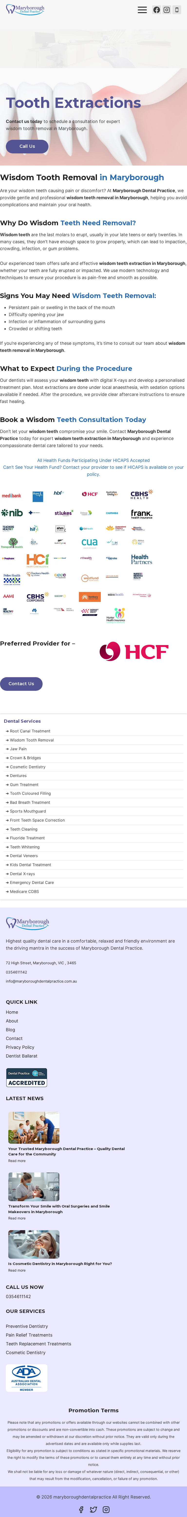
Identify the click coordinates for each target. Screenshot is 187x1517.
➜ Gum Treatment (22, 784)
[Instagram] (166, 9)
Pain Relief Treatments (29, 1335)
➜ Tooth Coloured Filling (28, 793)
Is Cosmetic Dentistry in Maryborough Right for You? (60, 1263)
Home (12, 1012)
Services (22, 721)
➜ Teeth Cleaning (21, 829)
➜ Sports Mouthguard (26, 811)
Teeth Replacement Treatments (38, 1343)
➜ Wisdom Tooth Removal (30, 740)
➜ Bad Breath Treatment (28, 802)
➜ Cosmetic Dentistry (26, 766)
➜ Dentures (16, 775)
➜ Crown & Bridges (23, 757)
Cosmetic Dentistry (26, 1352)
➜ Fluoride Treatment (25, 837)
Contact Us (21, 683)
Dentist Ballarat (21, 1055)
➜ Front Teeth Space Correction (35, 820)
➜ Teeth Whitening (23, 846)
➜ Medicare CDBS (22, 891)
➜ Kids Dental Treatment (28, 864)
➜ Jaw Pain (16, 748)
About (12, 1020)
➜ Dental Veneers (22, 855)
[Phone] (176, 9)
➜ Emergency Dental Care (30, 882)
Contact (14, 1038)
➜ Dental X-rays (20, 873)
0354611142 (16, 972)
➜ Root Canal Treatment (28, 731)
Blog (10, 1029)
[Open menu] (142, 10)
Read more (17, 1161)
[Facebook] (156, 9)
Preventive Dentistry (27, 1326)
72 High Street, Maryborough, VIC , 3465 (41, 963)
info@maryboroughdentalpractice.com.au (41, 981)
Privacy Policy (20, 1047)
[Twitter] (93, 1510)
